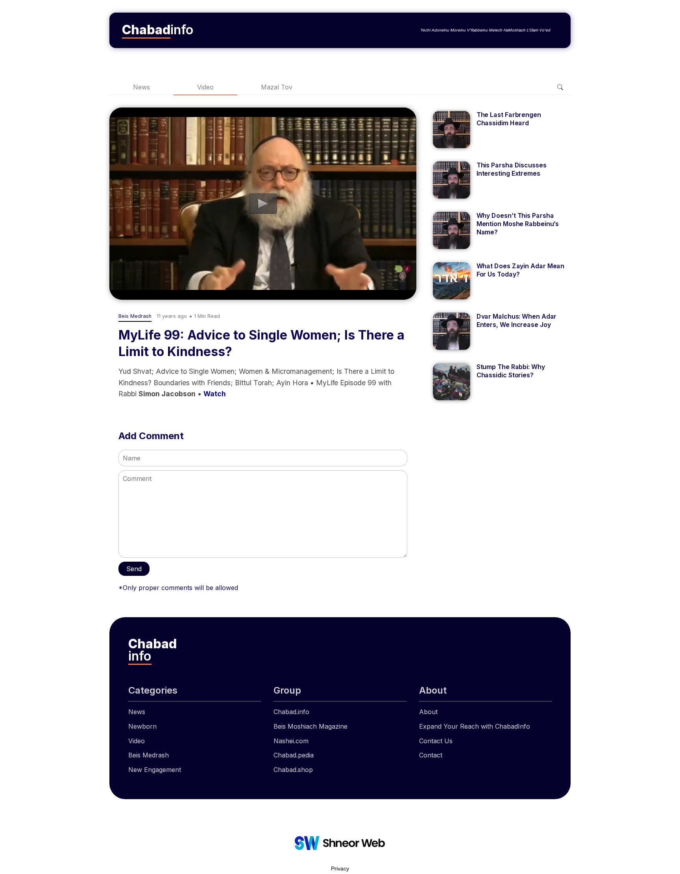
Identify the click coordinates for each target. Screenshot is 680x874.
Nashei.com (291, 741)
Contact (430, 755)
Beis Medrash (148, 755)
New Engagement (154, 770)
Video (205, 87)
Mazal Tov (276, 87)
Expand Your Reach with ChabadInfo (474, 726)
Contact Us (436, 741)
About (428, 712)
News (141, 87)
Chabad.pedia (293, 755)
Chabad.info (291, 712)
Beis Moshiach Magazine (310, 726)
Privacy (340, 868)
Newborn (142, 726)
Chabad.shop (293, 770)
